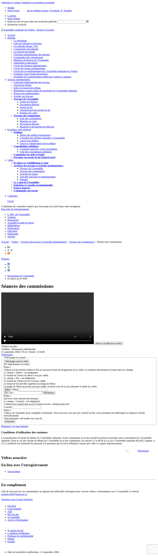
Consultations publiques (26, 146)
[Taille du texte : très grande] (11, 250)
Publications (13, 228)
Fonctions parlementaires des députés (32, 54)
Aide (9, 511)
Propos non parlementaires (26, 93)
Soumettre (9, 421)
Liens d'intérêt (14, 509)
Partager (5, 259)
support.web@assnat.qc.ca (14, 494)
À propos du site (15, 530)
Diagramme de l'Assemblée (20, 276)
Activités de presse (29, 174)
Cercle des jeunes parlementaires (29, 68)
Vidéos (14, 242)
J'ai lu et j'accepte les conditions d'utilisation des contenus (98, 451)
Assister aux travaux (23, 96)
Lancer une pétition (29, 140)
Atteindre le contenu (11, 2)
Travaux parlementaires (18, 79)
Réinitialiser (49, 393)
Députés (11, 38)
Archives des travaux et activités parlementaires (44, 242)
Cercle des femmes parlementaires (30, 65)
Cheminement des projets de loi (35, 110)
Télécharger (143, 451)
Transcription (13, 471)
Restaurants (13, 220)
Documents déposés (29, 104)
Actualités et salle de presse (20, 222)
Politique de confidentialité (20, 536)
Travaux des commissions (27, 115)
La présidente (20, 40)
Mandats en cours (28, 121)
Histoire (11, 236)
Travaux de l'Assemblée (26, 99)
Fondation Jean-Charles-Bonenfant (31, 74)
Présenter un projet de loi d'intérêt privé (35, 157)
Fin (6, 393)
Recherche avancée (16, 24)
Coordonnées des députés (26, 49)
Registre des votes (28, 113)
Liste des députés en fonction (28, 43)
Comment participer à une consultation (38, 149)
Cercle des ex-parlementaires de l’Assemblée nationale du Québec (46, 71)
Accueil (11, 35)
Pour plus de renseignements (15, 209)
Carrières (11, 16)
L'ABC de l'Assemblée (18, 214)
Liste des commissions (31, 118)
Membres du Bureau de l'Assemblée (31, 60)
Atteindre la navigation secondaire (38, 2)
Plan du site (13, 514)
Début (7, 389)
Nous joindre (13, 18)
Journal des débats (22, 85)
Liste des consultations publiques (36, 151)
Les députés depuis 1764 (26, 46)
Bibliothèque (13, 225)
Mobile (10, 538)
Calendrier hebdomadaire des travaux (32, 82)
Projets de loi (26, 107)
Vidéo (10, 160)
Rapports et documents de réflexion (37, 126)
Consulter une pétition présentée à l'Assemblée (42, 138)
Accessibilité (13, 517)
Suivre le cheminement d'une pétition (38, 143)
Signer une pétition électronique (35, 135)
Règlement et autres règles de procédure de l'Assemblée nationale (45, 90)
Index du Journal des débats (27, 88)
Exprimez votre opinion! (19, 129)
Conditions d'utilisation (18, 533)
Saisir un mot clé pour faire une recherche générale (32, 21)
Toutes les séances (28, 101)
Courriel (8, 407)
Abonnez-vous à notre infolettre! (17, 499)
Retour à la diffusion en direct (109, 343)
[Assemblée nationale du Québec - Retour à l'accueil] (27, 30)
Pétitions (18, 132)
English (11, 541)
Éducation (12, 231)
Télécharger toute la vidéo (16, 361)
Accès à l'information (17, 520)
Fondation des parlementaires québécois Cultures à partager (42, 76)
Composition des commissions (28, 57)
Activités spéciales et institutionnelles (38, 176)
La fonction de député (24, 51)
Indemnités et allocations (25, 63)
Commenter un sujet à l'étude (29, 154)
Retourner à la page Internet (14, 426)
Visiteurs (11, 217)
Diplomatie (12, 234)
